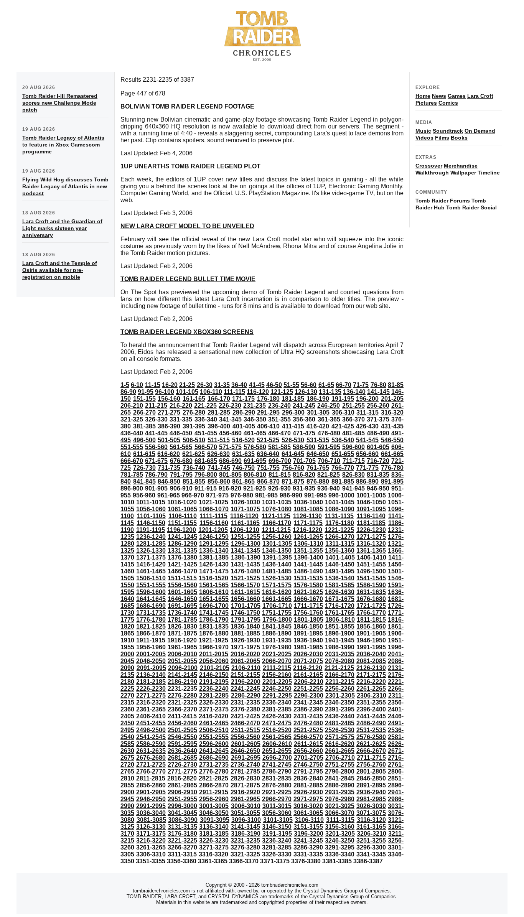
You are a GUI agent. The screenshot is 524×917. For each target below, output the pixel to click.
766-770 (342, 467)
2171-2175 (371, 675)
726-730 (144, 467)
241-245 (304, 405)
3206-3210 (371, 833)
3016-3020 (308, 806)
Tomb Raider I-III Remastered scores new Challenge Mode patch (59, 103)
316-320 (392, 412)
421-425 (342, 426)
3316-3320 (213, 854)
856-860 (219, 481)
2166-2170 (339, 675)
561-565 (181, 447)
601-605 (378, 447)
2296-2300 (308, 695)
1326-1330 (151, 550)
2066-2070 (277, 661)
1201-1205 (213, 530)
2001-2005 (151, 654)
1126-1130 (307, 516)
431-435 (392, 426)
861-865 (243, 481)
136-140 (354, 392)
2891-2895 (371, 785)
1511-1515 (182, 578)
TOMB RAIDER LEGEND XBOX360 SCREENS (187, 332)
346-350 (255, 419)
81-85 (396, 385)
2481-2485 (339, 723)
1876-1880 (214, 633)
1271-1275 (371, 536)
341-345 (230, 419)
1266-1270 (339, 536)
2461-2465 (214, 723)
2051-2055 (182, 661)
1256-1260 (277, 536)
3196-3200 (308, 833)
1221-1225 (339, 530)
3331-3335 (308, 854)
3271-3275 (214, 847)
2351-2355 (371, 702)
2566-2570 (308, 737)
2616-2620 (339, 744)
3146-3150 (277, 826)
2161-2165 (308, 675)
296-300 (293, 412)
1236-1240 (151, 536)
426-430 (367, 426)
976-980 (242, 495)
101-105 (187, 392)
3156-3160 (339, 826)
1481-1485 (277, 571)
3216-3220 (151, 840)
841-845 (144, 481)
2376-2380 (245, 709)
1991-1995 (371, 647)
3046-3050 (214, 813)
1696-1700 (214, 606)
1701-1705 (245, 606)
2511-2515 (245, 730)
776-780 (392, 467)
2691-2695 (245, 757)
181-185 (293, 398)
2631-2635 (151, 750)
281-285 (219, 412)
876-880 (317, 481)
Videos (424, 138)
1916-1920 (182, 640)
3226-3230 (214, 840)
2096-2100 (183, 668)
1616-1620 (277, 592)
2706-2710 (340, 757)
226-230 (230, 405)
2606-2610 (277, 744)
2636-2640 (182, 750)
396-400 (219, 426)
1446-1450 (339, 564)
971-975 (217, 495)
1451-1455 (371, 564)
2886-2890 (339, 785)
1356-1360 (339, 550)
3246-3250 (339, 840)
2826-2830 (245, 778)
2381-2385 (277, 709)
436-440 (131, 433)
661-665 (392, 454)
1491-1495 (339, 571)
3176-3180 (182, 833)
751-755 (268, 467)
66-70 (343, 385)
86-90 (128, 392)
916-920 (230, 488)
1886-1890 (277, 633)
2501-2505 (182, 730)
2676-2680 (151, 757)
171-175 (243, 398)
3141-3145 (245, 826)
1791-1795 (245, 619)
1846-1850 (308, 626)
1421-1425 (182, 564)
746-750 (243, 467)
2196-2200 (245, 681)
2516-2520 (277, 730)
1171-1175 (308, 523)
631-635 (243, 454)
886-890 (367, 481)
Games (457, 96)
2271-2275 (151, 695)
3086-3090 (183, 820)
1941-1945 (339, 640)
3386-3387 (368, 861)
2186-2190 (182, 681)
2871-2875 (245, 785)
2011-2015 (213, 654)
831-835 (378, 474)
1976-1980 (277, 647)
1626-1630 (339, 592)
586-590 (304, 447)
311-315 (367, 412)
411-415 (293, 426)
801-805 (230, 474)
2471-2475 (277, 723)
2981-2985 (371, 799)
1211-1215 (276, 530)
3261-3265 (151, 847)
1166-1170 (276, 523)
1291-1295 (214, 543)
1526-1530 (277, 578)
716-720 (378, 461)
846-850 (169, 481)
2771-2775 (182, 771)
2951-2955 (182, 799)
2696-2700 (277, 757)
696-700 (280, 461)
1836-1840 (245, 626)
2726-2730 (182, 764)
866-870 (268, 481)
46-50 (274, 385)
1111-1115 (213, 516)
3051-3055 (245, 813)
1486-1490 (308, 571)
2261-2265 (371, 688)
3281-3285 (277, 847)
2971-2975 (308, 799)
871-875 (293, 481)
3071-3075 (371, 813)
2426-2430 (277, 716)
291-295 (268, 412)
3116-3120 (371, 820)
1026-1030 (245, 502)
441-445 (156, 433)
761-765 (317, 467)
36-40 (239, 385)
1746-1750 (245, 612)
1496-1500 (371, 571)
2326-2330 (214, 702)
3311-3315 (182, 854)
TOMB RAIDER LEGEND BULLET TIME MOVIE (187, 279)
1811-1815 (371, 619)
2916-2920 (245, 792)
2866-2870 (214, 785)
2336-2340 (277, 702)
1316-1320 (371, 543)
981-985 (266, 495)
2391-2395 (339, 709)
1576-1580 (308, 585)
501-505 (169, 440)
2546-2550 (182, 737)
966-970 (192, 495)
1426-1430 (214, 564)
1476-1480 (245, 571)
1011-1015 (150, 502)
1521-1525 (245, 578)
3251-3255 (371, 840)
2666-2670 (371, 750)
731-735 (169, 467)
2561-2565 (277, 737)
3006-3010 (245, 806)
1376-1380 (182, 557)
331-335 (181, 419)
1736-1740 (182, 612)
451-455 (205, 433)
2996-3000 (182, 806)
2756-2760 (371, 764)
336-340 (205, 419)
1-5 (124, 385)
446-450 (181, 433)
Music (423, 131)
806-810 (255, 474)
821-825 (328, 474)
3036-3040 (151, 813)
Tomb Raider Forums (442, 201)
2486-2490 (371, 723)
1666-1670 (308, 599)
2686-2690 (214, 757)
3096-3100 (246, 820)
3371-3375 (275, 861)
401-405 (243, 426)
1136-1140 (371, 516)
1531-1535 (308, 578)
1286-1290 (182, 543)
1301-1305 (277, 543)
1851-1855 (339, 626)
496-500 (144, 440)
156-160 (169, 398)
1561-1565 (214, 585)
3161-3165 (371, 826)
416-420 (317, 426)
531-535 (317, 440)
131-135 (330, 392)
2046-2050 (151, 661)
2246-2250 (277, 688)
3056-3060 (277, 813)
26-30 (205, 385)
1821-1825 (151, 626)
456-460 (230, 433)
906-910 (181, 488)
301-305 (318, 412)
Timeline (489, 173)
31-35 (222, 385)
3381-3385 (337, 861)
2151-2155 (245, 675)
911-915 (205, 488)
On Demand (480, 131)
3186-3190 (245, 833)
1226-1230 (371, 530)
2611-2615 (308, 744)
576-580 (255, 447)
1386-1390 (245, 557)
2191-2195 (214, 681)
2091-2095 (151, 668)
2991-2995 (151, 806)
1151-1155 (182, 523)
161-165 (194, 398)
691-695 (255, 461)
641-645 (293, 454)
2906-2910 (182, 792)
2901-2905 (151, 792)
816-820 (304, 474)
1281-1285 (151, 543)
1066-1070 (214, 509)
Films (442, 138)
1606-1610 (214, 592)
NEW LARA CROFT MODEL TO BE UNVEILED (187, 226)
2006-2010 (182, 654)
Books (459, 138)
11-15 (152, 385)
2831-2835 (277, 778)
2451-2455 (151, 723)
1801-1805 (308, 619)
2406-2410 (151, 716)
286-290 (243, 412)
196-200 (367, 398)
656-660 (367, 454)
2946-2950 (151, 799)
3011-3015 (277, 806)
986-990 (291, 495)
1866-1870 (151, 633)
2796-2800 (339, 771)
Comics (448, 103)
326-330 (156, 419)
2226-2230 (151, 688)
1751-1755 (277, 612)
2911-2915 (213, 792)
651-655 (342, 454)
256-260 (378, 405)
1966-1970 (214, 647)
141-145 (378, 392)
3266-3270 (182, 847)
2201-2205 (277, 681)
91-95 (145, 392)
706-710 (329, 461)
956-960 (144, 495)
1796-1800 (277, 619)
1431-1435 (245, 564)
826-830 (353, 474)
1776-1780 (151, 619)
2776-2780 (214, 771)
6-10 (137, 385)
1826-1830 (182, 626)
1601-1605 (182, 592)
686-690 (230, 461)
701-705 (304, 461)
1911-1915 (150, 640)
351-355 (279, 419)
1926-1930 (245, 640)
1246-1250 (214, 536)
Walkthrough (432, 173)
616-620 (168, 454)
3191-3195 (277, 833)
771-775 (367, 467)
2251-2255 (308, 688)
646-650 (317, 454)
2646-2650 (245, 750)
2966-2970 (277, 799)
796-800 (205, 474)
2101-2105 (214, 668)
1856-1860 (371, 626)
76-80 (378, 385)
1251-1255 (245, 536)
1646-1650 (182, 599)
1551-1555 (151, 585)
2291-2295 (277, 695)
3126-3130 (151, 826)
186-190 (317, 398)
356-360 (304, 419)
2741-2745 (277, 764)
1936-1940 (308, 640)
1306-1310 (308, 543)
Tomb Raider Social (471, 207)
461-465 (255, 433)
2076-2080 (339, 661)
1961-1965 (182, 647)
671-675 (156, 461)
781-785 (131, 474)
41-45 (257, 385)
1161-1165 (245, 523)
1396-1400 (308, 557)
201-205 (392, 398)
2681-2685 (182, 757)
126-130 (306, 392)
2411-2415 (182, 716)
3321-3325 (245, 854)
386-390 (169, 426)
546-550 (392, 440)
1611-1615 (245, 592)
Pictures (426, 103)
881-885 (342, 481)
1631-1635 (371, 592)
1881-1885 (245, 633)
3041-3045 (182, 813)
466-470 (279, 433)
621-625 (193, 454)
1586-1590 (371, 585)
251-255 (353, 405)
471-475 (304, 433)
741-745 (219, 467)
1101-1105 (151, 516)
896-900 (131, 488)
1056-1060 (151, 509)
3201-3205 (340, 833)
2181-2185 (151, 681)
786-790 (156, 474)
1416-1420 (151, 564)
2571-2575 (339, 737)
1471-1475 (214, 571)
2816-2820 (182, 778)
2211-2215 (339, 681)
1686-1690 (151, 606)
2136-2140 (151, 675)
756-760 (293, 467)
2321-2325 (182, 702)
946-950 (378, 488)
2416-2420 (213, 716)
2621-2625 (371, 744)
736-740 (194, 467)
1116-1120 (244, 516)
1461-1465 (151, 571)
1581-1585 (339, 585)
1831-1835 (214, 626)
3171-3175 (151, 833)
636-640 (268, 454)
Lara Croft (480, 96)
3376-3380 (306, 861)
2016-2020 (245, 654)
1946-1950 (371, 640)
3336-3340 (339, 854)
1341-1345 (245, 550)
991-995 (315, 495)
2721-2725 (151, 764)
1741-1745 (214, 612)
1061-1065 (182, 509)
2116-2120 (307, 668)
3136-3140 (214, 826)
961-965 (168, 495)
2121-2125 (339, 668)
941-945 (353, 488)
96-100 (164, 392)
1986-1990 (339, 647)
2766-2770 (151, 771)
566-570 (205, 447)
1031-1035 (277, 502)
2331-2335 (245, 702)
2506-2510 (214, 730)
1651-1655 (214, 599)
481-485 (353, 433)
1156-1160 (213, 523)
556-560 (156, 447)
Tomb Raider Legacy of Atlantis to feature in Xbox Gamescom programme (63, 145)
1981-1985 (308, 647)
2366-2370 (182, 709)
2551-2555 (214, 737)
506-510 (194, 440)
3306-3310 (151, 854)
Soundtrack (448, 131)
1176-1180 (339, 523)
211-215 (156, 405)
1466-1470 (182, 571)
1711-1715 (308, 606)
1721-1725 (371, 606)
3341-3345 (371, 854)
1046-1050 (371, 502)
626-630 (218, 454)
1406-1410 (371, 557)
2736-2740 (245, 764)
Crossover (428, 166)
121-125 (281, 392)
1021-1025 (213, 502)
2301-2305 (340, 695)
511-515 (219, 440)
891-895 (392, 481)
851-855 (194, 481)
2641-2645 (214, 750)
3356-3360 (181, 861)
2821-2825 (213, 778)
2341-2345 (308, 702)
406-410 (268, 426)
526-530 (293, 440)
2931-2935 (339, 792)
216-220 (181, 405)
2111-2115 (277, 668)
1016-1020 (182, 502)
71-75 (361, 385)
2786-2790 (277, 771)
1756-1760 (308, 612)
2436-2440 (339, 716)
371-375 (378, 419)
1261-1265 (308, 536)
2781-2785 (245, 771)
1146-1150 (151, 523)
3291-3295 (339, 847)
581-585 (279, 447)
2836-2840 (308, 778)
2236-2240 (214, 688)
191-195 (342, 398)
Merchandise (461, 166)
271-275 (169, 412)
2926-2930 (308, 792)
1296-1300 (245, 543)
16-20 (170, 385)
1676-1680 (371, 599)
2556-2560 (245, 737)
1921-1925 (213, 640)
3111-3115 (340, 820)
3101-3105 (278, 820)
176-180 (268, 398)
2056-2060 (214, 661)
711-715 (354, 461)
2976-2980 (339, 799)
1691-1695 (182, 606)
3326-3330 (277, 854)
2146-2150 (214, 675)
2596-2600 (214, 744)
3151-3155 (308, 826)
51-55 (291, 385)
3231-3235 (245, 840)
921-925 (254, 488)
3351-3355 (150, 861)
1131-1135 (339, 516)
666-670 (131, 461)
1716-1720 (339, 606)
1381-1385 (214, 557)
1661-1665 (277, 599)
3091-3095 (214, 820)
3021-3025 (339, 806)
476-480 (329, 433)
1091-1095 (371, 509)
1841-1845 (277, 626)
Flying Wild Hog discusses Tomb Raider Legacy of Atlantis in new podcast (65, 186)
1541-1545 (371, 578)
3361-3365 (212, 861)
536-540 (342, 440)
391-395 (194, 426)
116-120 (258, 392)
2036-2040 (371, 654)
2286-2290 (245, 695)
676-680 (181, 461)
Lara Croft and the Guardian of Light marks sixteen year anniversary (62, 228)
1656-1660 (245, 599)
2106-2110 (245, 668)
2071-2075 (308, 661)
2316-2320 (151, 702)
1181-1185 (371, 523)
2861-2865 (182, 785)
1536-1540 (339, 578)
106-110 (211, 392)
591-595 (329, 447)
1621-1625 (308, 592)
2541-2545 (151, 737)
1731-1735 (151, 612)
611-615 (144, 454)
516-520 (243, 440)
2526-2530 (339, 730)
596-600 (353, 447)
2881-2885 (308, 785)
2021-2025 (277, 654)
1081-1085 (308, 509)
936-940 (328, 488)
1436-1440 (277, 564)
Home (422, 96)
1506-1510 (151, 578)
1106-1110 (182, 516)
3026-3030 (371, 806)
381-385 (144, 426)
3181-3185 (214, 833)
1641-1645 (151, 599)
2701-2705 (308, 757)
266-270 (144, 412)
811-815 (280, 474)
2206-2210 (308, 681)
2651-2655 (277, 750)
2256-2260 (339, 688)
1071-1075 (245, 509)
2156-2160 (277, 675)
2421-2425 (245, 716)
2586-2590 (151, 744)
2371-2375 (214, 709)
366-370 (353, 419)
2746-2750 (308, 764)
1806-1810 (340, 619)
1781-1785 (182, 619)
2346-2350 (339, 702)
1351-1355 (308, 550)
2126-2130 (371, 668)
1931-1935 (277, 640)
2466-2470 (245, 723)
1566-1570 (245, 585)
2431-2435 (308, 716)
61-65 (326, 385)
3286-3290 (308, 847)
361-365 (329, 419)
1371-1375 (151, 557)
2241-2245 (245, 688)
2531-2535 (371, 730)
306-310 (343, 412)
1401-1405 (340, 557)
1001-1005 (371, 495)
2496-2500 (151, 730)
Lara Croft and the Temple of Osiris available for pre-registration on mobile (59, 270)
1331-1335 (182, 550)
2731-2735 (214, 764)
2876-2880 (277, 785)
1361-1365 (371, 550)
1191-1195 (150, 530)
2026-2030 (308, 654)
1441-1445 (308, 564)
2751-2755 (339, 764)
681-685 (205, 461)
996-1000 (341, 495)
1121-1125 (276, 516)
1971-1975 (245, 647)
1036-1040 (308, 502)
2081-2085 (371, 661)
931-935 (304, 488)
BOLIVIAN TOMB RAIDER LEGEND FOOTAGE (187, 106)
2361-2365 (151, 709)
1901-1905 (371, 633)
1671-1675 (339, 599)
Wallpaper (463, 173)
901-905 (156, 488)
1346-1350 (277, 550)
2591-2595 (182, 744)
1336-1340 (214, 550)
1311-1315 (339, 543)
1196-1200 (181, 530)
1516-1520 (213, 578)
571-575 (230, 447)
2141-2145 (182, 675)
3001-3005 (214, 806)
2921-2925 (277, 792)
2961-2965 (245, 799)
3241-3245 (308, 840)
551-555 (131, 447)
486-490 (378, 433)
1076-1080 (277, 509)
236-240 (279, 405)
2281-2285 (214, 695)
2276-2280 (182, 695)
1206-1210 (244, 530)
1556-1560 (182, 585)
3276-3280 (245, 847)
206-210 (131, 405)
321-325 (131, 419)
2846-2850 (371, 778)
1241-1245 (182, 536)
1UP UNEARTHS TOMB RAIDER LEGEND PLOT (190, 166)
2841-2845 (339, 778)
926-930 (279, 488)
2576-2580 (371, 737)
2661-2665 (339, 750)
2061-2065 (245, 661)
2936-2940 (371, 792)
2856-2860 (151, 785)
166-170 (219, 398)
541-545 (367, 440)
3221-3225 (182, 840)
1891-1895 (308, 633)
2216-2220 (371, 681)
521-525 (268, 440)
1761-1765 (339, 612)
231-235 (254, 405)
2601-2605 (245, 744)
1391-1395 (277, 557)
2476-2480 (308, 723)
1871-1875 (182, 633)
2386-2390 (308, 709)
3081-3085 (151, 820)
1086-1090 (339, 509)
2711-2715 (371, 757)
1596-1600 (151, 592)
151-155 (144, 398)
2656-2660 (308, 750)
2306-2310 (371, 695)
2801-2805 (371, 771)
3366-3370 (244, 861)
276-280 (194, 412)
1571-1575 (277, 585)
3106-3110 (309, 820)
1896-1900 (339, 633)
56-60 (308, 385)
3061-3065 (308, 813)
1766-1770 (371, 612)
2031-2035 (339, 654)
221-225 (205, 405)
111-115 (234, 392)
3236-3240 (277, 840)
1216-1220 (307, 530)
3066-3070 (339, 813)
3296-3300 (371, 847)
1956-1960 (151, 647)
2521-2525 (308, 730)
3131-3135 (182, 826)
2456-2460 (182, 723)
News (439, 96)
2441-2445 (371, 716)
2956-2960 (214, 799)
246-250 (328, 405)
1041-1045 (339, 502)
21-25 (187, 385)
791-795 (181, 474)
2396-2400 (371, 709)
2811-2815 (150, 778)
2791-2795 (308, 771)
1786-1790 (214, 619)
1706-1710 (277, 606)
